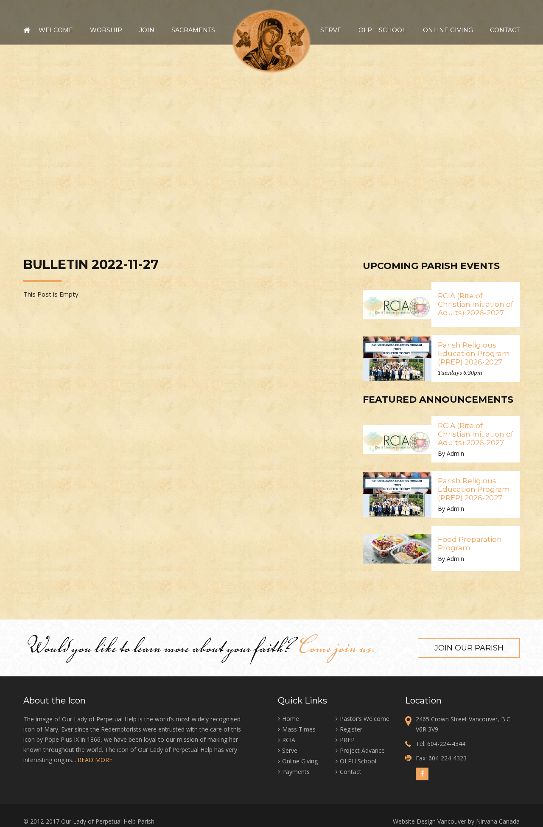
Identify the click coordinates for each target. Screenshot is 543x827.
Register (351, 729)
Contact (505, 30)
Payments (296, 772)
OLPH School (382, 30)
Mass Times (299, 729)
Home (26, 30)
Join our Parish (469, 648)
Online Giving (448, 30)
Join (146, 30)
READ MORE (95, 760)
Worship (106, 30)
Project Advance (362, 750)
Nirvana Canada (498, 821)
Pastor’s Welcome (364, 719)
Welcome (56, 30)
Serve (330, 30)
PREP (347, 740)
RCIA (288, 740)
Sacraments (193, 30)
